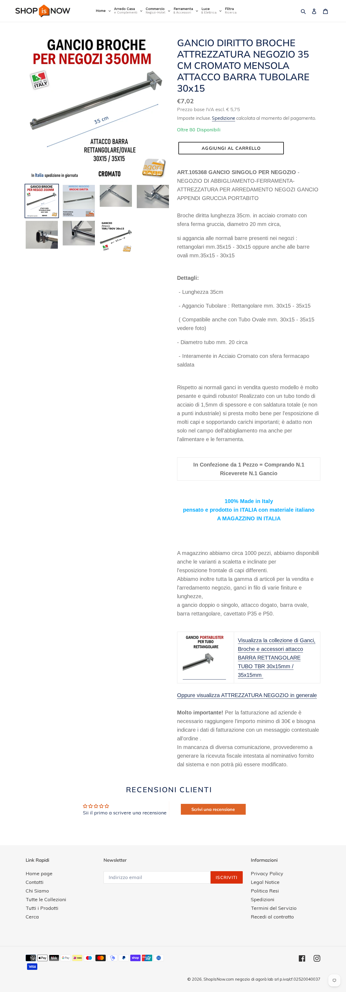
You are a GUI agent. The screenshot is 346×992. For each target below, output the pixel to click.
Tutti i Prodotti (42, 908)
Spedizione (223, 118)
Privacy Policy (267, 873)
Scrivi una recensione (213, 809)
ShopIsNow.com (219, 979)
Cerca (32, 917)
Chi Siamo (37, 891)
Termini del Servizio (274, 908)
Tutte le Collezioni (46, 899)
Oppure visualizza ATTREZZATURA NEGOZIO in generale (247, 695)
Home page (39, 873)
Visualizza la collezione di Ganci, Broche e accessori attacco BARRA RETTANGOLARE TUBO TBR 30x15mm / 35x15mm (276, 657)
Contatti (35, 882)
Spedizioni (262, 899)
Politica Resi (265, 891)
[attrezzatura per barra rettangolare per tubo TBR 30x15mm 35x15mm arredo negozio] (204, 676)
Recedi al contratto (272, 917)
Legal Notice (265, 882)
